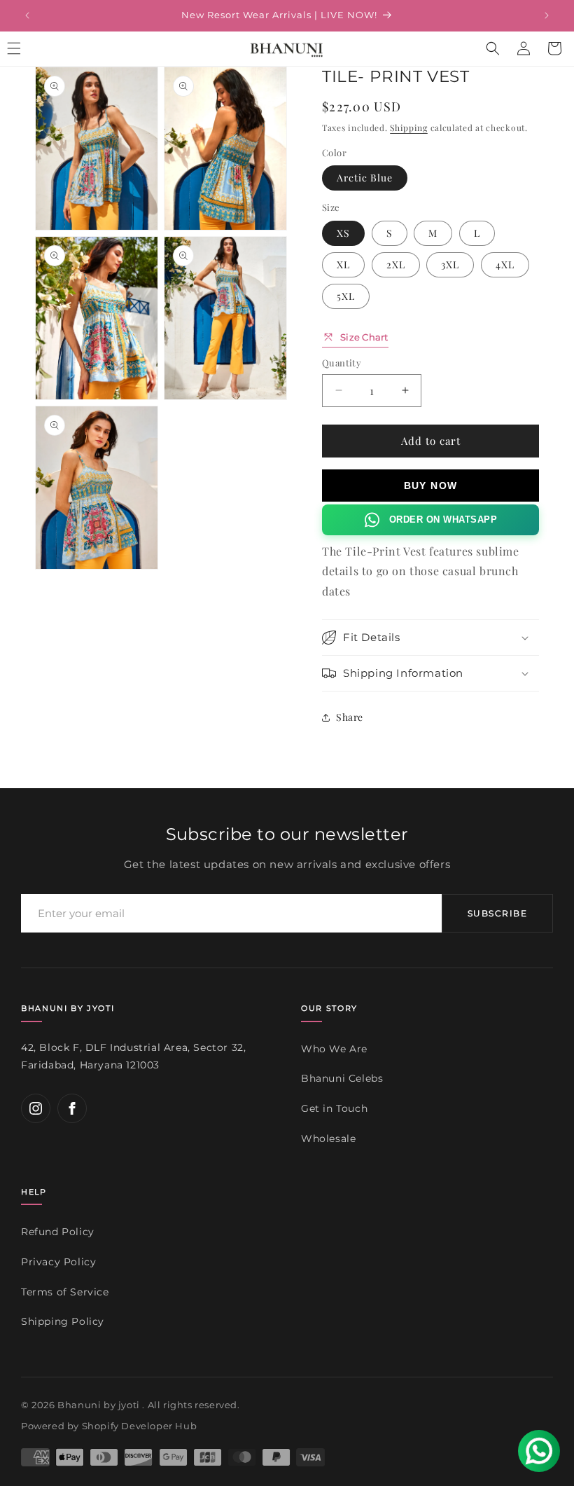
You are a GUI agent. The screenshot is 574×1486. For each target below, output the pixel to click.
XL (343, 264)
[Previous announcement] (27, 15)
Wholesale (328, 1138)
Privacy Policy (58, 1261)
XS (343, 233)
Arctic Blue (365, 177)
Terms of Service (65, 1292)
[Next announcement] (546, 15)
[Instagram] (35, 1108)
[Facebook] (72, 1108)
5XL (346, 296)
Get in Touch (334, 1108)
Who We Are (334, 1049)
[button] (492, 48)
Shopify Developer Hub (139, 1425)
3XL (450, 264)
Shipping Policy (62, 1321)
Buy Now (431, 485)
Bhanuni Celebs (342, 1078)
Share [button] (349, 717)
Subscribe (497, 913)
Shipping (409, 127)
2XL (395, 264)
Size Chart (364, 337)
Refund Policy (57, 1231)
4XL (505, 264)
